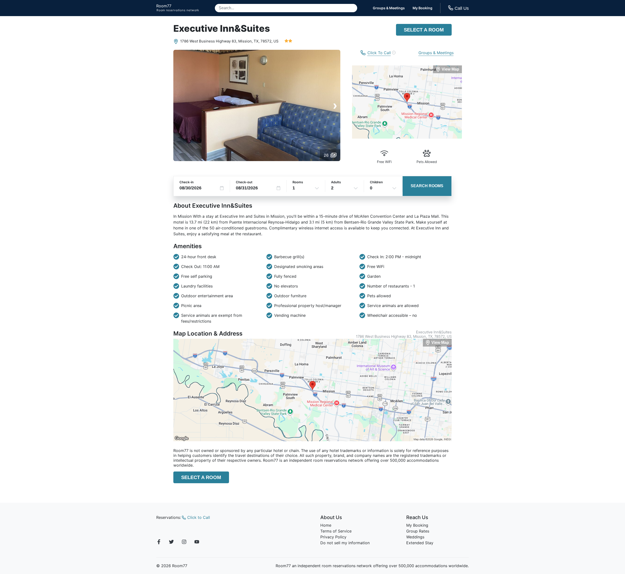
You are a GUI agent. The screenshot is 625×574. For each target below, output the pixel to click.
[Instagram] (184, 542)
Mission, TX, (249, 41)
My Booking (422, 8)
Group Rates (417, 531)
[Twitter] (171, 542)
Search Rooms (427, 186)
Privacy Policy (333, 536)
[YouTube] (196, 542)
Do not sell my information (345, 542)
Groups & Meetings (389, 8)
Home (325, 525)
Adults (336, 182)
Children (376, 182)
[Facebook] (158, 542)
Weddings (415, 536)
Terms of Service (336, 531)
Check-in (186, 182)
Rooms (297, 182)
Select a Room (424, 29)
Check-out (244, 182)
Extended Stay (419, 542)
